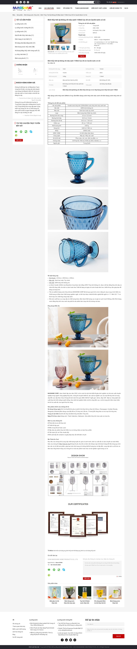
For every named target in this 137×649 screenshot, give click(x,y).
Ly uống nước (19, 24)
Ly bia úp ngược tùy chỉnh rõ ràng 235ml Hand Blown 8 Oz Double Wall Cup (70, 634)
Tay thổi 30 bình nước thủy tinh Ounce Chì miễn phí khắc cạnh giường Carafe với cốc (84, 602)
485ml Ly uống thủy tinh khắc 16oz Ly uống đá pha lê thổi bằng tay (41, 633)
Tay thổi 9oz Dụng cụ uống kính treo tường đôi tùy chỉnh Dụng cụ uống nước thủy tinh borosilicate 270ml (70, 624)
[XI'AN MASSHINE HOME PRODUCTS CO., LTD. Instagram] (28, 2)
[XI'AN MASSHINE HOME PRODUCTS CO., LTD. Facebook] (17, 2)
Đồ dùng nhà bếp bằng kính (23, 43)
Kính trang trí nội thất (22, 39)
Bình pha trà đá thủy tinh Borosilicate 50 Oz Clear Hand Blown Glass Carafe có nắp (54, 602)
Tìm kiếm (97, 2)
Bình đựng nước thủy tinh (31, 15)
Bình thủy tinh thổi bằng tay (73, 550)
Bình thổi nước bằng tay (59, 550)
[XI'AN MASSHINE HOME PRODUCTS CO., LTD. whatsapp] (22, 132)
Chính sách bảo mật (34, 647)
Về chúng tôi (67, 8)
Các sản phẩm (49, 8)
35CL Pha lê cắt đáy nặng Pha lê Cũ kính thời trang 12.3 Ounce (42, 629)
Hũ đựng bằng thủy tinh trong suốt (26, 50)
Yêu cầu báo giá (111, 2)
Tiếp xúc (82, 56)
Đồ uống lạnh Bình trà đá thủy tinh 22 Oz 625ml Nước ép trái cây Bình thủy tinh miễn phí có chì (99, 602)
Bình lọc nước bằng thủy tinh (88, 550)
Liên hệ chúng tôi (116, 8)
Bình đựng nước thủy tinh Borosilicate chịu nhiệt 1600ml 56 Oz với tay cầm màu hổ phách (115, 602)
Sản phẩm (20, 15)
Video (58, 8)
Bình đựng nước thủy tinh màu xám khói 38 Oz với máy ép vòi (69, 602)
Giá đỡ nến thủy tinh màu (23, 35)
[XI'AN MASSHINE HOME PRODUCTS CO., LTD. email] (17, 132)
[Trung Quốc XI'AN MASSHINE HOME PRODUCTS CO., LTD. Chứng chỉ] (20, 71)
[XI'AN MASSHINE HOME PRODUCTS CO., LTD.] (23, 8)
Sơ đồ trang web (18, 637)
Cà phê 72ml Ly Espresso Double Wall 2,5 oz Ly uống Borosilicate (70, 629)
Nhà (40, 8)
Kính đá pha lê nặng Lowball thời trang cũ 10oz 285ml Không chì (42, 624)
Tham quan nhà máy (82, 8)
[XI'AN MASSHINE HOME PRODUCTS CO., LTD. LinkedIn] (20, 2)
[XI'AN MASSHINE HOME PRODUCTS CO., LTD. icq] (17, 135)
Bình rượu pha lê (20, 58)
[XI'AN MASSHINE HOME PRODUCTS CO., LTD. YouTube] (24, 2)
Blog (126, 8)
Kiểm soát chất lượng (99, 8)
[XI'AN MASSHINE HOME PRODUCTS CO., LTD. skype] (32, 132)
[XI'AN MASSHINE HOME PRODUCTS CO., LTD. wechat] (27, 132)
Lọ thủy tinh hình (20, 54)
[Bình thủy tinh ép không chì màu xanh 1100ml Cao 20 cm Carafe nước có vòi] (61, 33)
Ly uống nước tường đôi (22, 28)
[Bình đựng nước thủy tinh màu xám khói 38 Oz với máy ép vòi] (69, 592)
